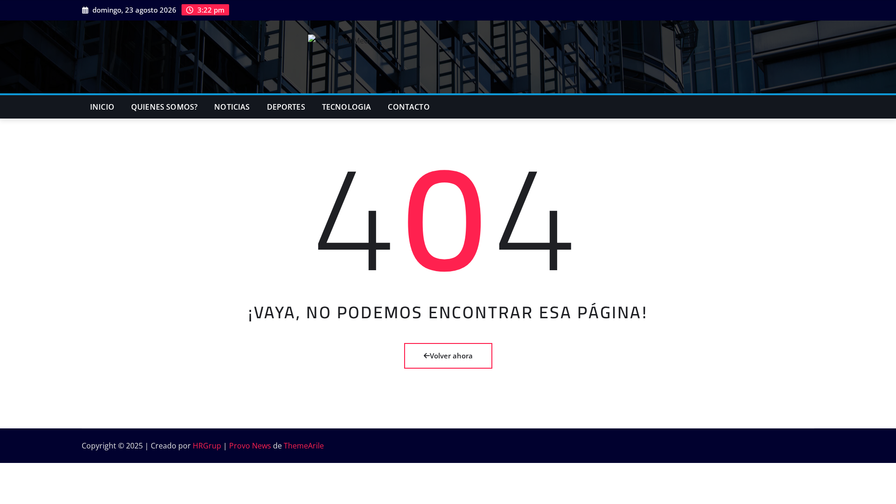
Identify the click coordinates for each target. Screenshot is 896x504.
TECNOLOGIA (346, 107)
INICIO (102, 107)
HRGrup (207, 446)
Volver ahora (451, 355)
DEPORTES (286, 107)
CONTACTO (408, 107)
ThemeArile (304, 446)
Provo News (250, 446)
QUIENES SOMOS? (164, 107)
